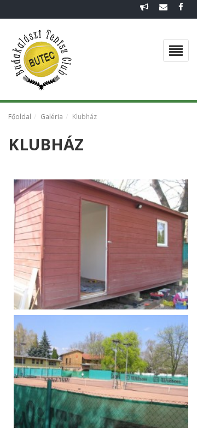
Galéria (51, 116)
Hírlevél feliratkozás (144, 9)
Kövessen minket (181, 9)
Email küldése (163, 9)
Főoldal (19, 116)
